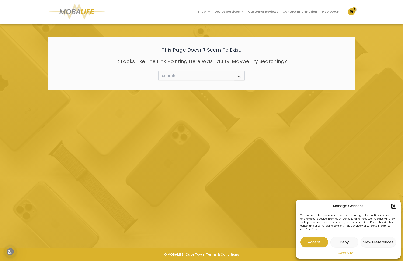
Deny (344, 242)
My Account (331, 11)
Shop (201, 11)
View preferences (378, 242)
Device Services (227, 11)
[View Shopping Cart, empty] (351, 11)
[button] (393, 206)
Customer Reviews (263, 11)
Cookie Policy (346, 252)
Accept (314, 242)
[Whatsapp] (10, 251)
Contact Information (300, 11)
